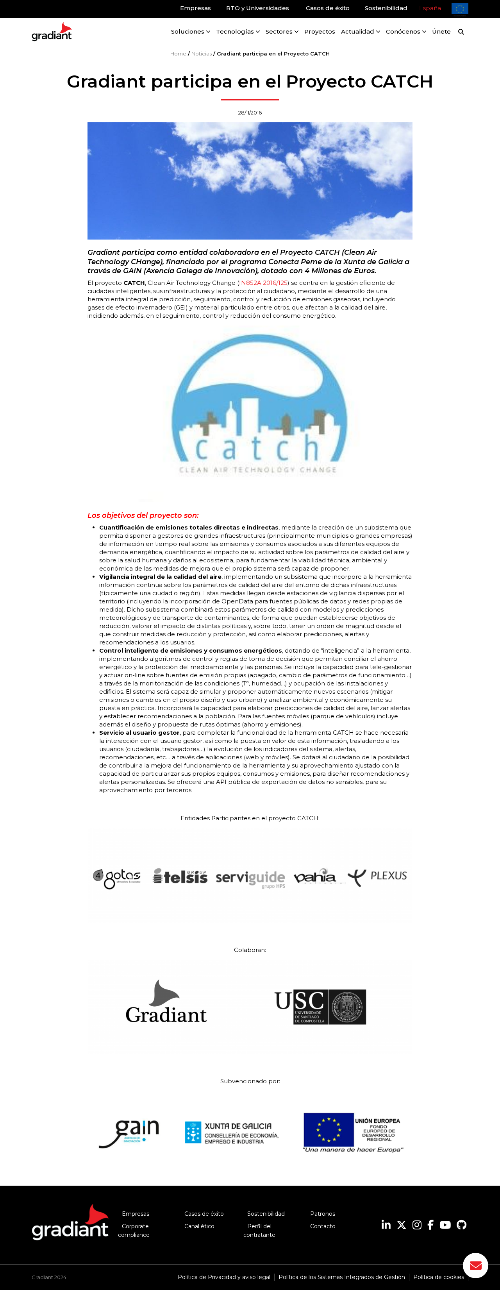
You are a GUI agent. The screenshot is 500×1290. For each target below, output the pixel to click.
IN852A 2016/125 (263, 282)
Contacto (323, 1226)
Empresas (135, 1213)
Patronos (322, 1213)
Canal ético (199, 1226)
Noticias (201, 53)
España (430, 8)
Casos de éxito (204, 1213)
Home (178, 53)
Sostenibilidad (266, 1213)
